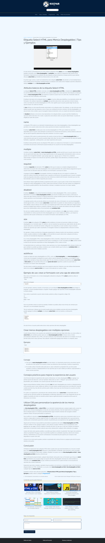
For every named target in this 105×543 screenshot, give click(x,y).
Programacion (52, 14)
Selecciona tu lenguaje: (29, 282)
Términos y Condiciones (67, 540)
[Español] (52, 316)
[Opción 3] (52, 351)
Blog (58, 14)
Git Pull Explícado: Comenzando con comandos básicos (36, 476)
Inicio (36, 14)
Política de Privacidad (47, 540)
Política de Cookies (27, 540)
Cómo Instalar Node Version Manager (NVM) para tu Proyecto (67, 476)
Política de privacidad (65, 14)
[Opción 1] (52, 348)
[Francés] (52, 319)
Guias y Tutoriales (43, 14)
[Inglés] (52, 317)
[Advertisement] (52, 27)
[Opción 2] (52, 349)
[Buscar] (57, 10)
